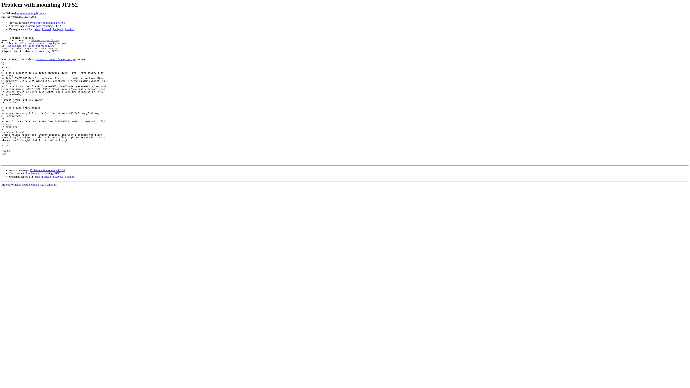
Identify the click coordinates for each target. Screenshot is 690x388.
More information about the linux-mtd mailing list (29, 184)
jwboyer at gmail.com (44, 40)
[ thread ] (47, 29)
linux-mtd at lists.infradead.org (32, 46)
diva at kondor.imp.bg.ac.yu (30, 13)
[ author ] (70, 29)
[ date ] (38, 29)
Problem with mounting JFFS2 (47, 22)
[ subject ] (58, 29)
